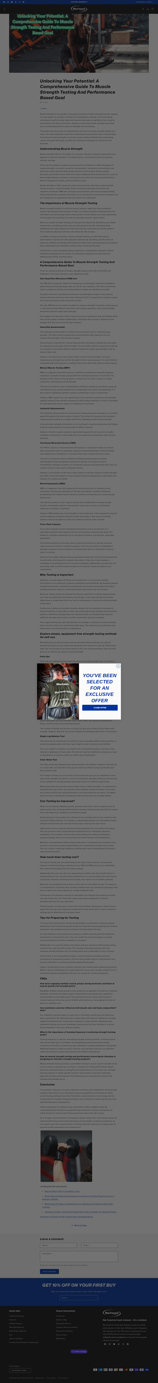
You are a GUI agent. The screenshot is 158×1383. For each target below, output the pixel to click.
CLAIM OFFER (100, 707)
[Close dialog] (118, 666)
